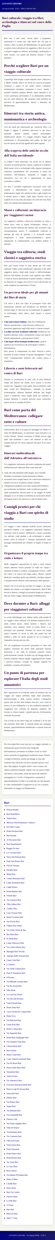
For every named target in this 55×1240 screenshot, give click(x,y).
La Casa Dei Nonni (14, 994)
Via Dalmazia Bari (14, 1132)
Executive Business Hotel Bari (19, 1085)
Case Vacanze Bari (14, 913)
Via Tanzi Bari (12, 1162)
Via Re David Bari (14, 986)
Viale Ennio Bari (13, 1145)
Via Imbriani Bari (14, 1111)
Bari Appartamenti (14, 844)
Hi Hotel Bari (12, 939)
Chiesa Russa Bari (14, 1046)
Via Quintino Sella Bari (16, 1042)
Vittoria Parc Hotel (14, 926)
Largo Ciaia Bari (13, 960)
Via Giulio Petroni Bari (16, 947)
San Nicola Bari (13, 921)
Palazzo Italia (12, 1196)
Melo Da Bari (12, 1214)
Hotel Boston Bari (14, 1158)
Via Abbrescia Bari (14, 1080)
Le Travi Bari (12, 1166)
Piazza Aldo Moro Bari (16, 1068)
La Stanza (11, 964)
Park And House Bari (15, 861)
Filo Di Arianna (13, 865)
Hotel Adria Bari (13, 1007)
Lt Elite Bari (11, 1201)
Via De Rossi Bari (14, 1063)
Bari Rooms (11, 835)
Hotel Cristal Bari (14, 1055)
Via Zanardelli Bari (14, 1115)
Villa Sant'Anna (13, 1141)
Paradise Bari (12, 870)
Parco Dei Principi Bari (16, 857)
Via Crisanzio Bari (14, 1136)
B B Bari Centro (13, 827)
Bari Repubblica (13, 814)
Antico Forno (12, 1076)
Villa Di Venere (13, 1128)
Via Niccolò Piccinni (15, 999)
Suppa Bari (11, 1106)
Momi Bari (11, 874)
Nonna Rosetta (13, 810)
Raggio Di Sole (13, 848)
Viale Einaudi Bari (14, 1003)
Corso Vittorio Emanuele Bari (19, 1059)
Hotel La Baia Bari (14, 1029)
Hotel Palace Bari (14, 1153)
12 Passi (10, 1205)
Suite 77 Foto (12, 1218)
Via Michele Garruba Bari (17, 982)
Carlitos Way (12, 908)
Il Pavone (10, 977)
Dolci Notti (11, 1188)
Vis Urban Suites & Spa (16, 930)
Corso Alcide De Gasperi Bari (19, 1012)
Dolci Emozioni (13, 1149)
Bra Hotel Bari (12, 934)
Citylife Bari (11, 1184)
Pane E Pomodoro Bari (16, 973)
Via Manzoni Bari (14, 1020)
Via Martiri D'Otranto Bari (17, 1175)
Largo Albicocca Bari (15, 943)
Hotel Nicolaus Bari (15, 831)
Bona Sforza (12, 1171)
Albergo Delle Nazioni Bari (18, 956)
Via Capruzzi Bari (14, 900)
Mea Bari (10, 1209)
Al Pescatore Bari (14, 840)
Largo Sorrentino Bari (15, 883)
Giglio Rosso (12, 887)
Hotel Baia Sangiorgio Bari (18, 1037)
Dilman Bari (11, 1098)
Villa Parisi (11, 990)
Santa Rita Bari (13, 1093)
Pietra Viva (11, 1016)
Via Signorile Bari (14, 1033)
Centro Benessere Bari (16, 878)
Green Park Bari (13, 1025)
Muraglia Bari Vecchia (16, 951)
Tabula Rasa (11, 818)
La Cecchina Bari (14, 853)
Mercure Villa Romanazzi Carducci (21, 823)
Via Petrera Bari (13, 1102)
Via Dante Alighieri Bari (16, 1123)
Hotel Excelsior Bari (15, 917)
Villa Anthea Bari (14, 904)
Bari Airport (11, 1050)
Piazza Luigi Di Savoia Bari (18, 1089)
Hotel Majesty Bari (14, 891)
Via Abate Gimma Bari (16, 969)
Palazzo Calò (12, 1119)
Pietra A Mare (12, 1179)
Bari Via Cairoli (13, 1192)
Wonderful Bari (13, 1072)
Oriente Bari (11, 896)
